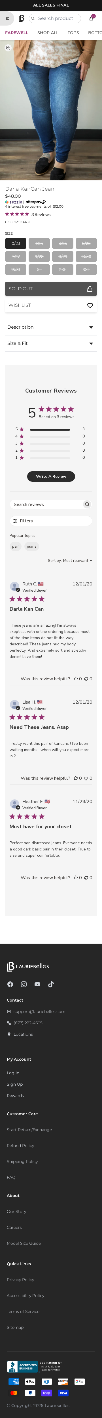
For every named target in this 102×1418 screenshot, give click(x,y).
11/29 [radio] (62, 256)
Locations (23, 1034)
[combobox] (55, 18)
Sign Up (15, 1084)
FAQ (11, 1177)
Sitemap (15, 1327)
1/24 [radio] (39, 243)
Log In (13, 1072)
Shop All (48, 32)
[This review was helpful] (76, 679)
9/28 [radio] (39, 256)
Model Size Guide (24, 1243)
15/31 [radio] (15, 269)
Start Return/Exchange (29, 1129)
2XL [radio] (62, 269)
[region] (50, 430)
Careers (14, 1227)
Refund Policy (20, 1145)
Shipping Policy (22, 1161)
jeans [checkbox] (32, 546)
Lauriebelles (57, 1405)
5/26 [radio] (86, 243)
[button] (91, 18)
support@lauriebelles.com (39, 1011)
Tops (73, 32)
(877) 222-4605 (28, 1022)
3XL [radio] (86, 269)
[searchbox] (46, 504)
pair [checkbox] (15, 546)
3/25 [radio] (63, 243)
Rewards (15, 1095)
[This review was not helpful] (86, 679)
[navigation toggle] (9, 18)
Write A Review (51, 476)
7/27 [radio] (16, 256)
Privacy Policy (20, 1279)
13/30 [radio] (86, 256)
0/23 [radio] (16, 243)
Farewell (16, 32)
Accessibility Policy (25, 1295)
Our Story (16, 1211)
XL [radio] (39, 269)
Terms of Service (23, 1311)
